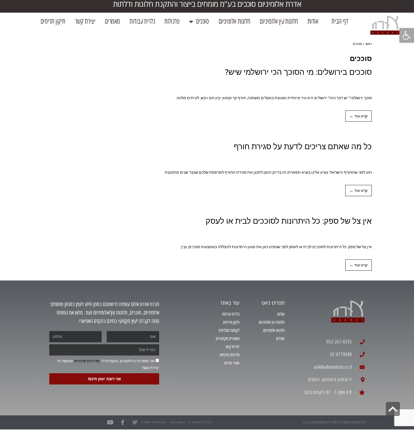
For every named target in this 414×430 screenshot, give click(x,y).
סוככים (202, 21)
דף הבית (338, 21)
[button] (406, 35)
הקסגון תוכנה (177, 422)
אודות (313, 21)
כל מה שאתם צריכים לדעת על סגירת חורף (303, 146)
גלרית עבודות (142, 21)
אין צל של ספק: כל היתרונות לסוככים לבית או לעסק (289, 221)
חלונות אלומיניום (234, 21)
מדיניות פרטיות (87, 361)
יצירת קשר (85, 21)
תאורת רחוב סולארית (153, 422)
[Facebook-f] (122, 422)
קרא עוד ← (359, 116)
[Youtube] (110, 422)
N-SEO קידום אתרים (200, 422)
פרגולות (171, 21)
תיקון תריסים (53, 21)
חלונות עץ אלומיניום (279, 21)
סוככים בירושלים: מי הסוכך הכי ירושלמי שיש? (298, 72)
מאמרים (112, 21)
